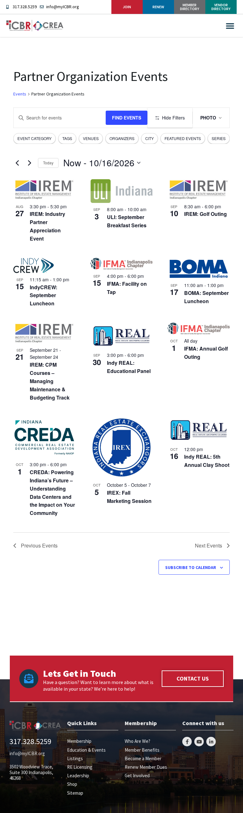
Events (19, 94)
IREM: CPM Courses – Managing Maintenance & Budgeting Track (50, 381)
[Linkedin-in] (211, 741)
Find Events (126, 117)
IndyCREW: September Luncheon (43, 295)
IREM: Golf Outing (205, 213)
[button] (230, 25)
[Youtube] (199, 741)
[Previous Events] (17, 163)
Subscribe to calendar (190, 567)
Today (48, 162)
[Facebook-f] (187, 741)
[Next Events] (29, 163)
